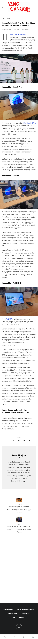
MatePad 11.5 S (7, 319)
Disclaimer (26, 613)
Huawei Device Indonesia (17, 34)
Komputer (17, 29)
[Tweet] (13, 440)
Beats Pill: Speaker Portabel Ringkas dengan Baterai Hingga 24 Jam (19, 508)
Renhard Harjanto (7, 29)
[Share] (8, 440)
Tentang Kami (8, 609)
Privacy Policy (13, 613)
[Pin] (18, 440)
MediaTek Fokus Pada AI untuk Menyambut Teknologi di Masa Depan (19, 528)
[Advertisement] (19, 575)
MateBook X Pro (29, 123)
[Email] (24, 440)
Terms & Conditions (19, 617)
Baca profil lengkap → (19, 481)
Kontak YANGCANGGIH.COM (25, 609)
